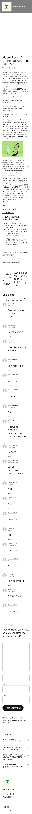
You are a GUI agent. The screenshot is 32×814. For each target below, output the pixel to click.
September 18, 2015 (13, 445)
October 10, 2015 (12, 482)
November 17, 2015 (12, 574)
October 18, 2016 (12, 605)
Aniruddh (10, 68)
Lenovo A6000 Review (10, 209)
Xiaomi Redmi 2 (23, 252)
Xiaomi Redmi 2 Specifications (11, 262)
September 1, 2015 (12, 359)
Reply (9, 321)
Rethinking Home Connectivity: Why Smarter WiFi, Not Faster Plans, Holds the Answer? (13, 747)
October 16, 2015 (12, 513)
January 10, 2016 (12, 589)
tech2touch (19, 6)
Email (4, 684)
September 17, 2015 (13, 420)
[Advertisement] (16, 35)
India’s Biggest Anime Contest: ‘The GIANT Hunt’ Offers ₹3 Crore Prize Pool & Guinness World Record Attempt (13, 756)
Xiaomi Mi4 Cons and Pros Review (7, 279)
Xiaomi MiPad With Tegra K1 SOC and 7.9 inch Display (21, 277)
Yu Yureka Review (8, 213)
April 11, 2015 (11, 303)
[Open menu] (29, 7)
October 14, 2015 (12, 497)
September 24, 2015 (13, 460)
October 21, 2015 (12, 528)
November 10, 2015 (13, 559)
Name (4, 674)
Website (4, 695)
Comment (5, 642)
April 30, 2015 (11, 340)
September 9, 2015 (13, 390)
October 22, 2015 (12, 543)
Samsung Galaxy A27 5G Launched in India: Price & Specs (13, 740)
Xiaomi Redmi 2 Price (8, 255)
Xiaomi (15, 68)
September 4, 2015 (13, 374)
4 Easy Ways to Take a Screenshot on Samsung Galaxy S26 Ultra (13, 766)
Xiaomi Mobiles (13, 252)
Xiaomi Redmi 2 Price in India (10, 259)
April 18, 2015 (11, 325)
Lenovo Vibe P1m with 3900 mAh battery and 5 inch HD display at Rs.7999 (13, 108)
